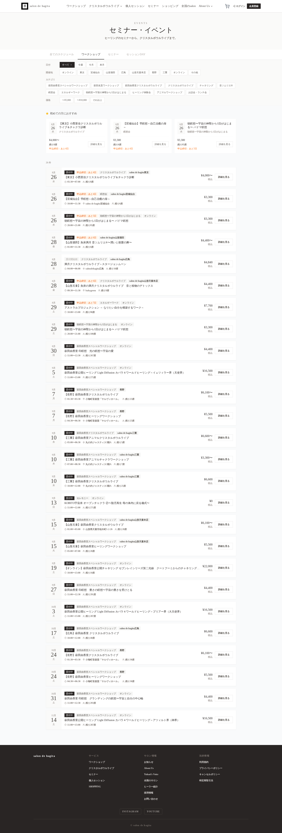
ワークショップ (76, 6)
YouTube (153, 811)
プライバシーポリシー (210, 768)
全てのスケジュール (62, 54)
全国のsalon (188, 6)
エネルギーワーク (70, 92)
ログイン (240, 6)
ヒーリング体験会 (141, 92)
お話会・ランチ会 (197, 92)
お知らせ (148, 762)
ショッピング (170, 6)
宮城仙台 (95, 72)
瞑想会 (51, 92)
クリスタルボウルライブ (104, 6)
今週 (80, 64)
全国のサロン (151, 780)
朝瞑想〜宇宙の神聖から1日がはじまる (106, 92)
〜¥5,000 (66, 100)
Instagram (130, 811)
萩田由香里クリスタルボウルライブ (143, 85)
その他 (194, 72)
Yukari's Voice (151, 774)
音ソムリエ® (226, 85)
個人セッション (135, 6)
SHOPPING (95, 786)
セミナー (153, 6)
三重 (165, 72)
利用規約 (204, 762)
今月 (91, 64)
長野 (154, 72)
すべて (65, 64)
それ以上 (97, 100)
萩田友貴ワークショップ (106, 85)
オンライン (68, 72)
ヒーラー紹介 (151, 786)
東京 (82, 72)
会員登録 (253, 6)
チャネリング (206, 85)
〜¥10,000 (82, 100)
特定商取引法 (206, 780)
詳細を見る (224, 177)
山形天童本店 (139, 72)
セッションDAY (135, 54)
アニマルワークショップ (169, 92)
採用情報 (148, 792)
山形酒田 (110, 72)
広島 (123, 72)
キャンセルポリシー (209, 774)
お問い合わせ (151, 799)
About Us (204, 6)
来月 (102, 64)
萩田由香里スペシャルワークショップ (67, 85)
